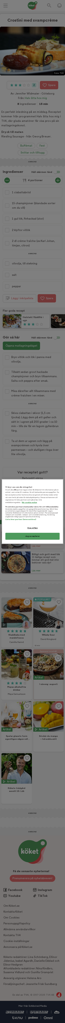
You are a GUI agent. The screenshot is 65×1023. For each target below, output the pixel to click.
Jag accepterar (32, 536)
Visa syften (32, 528)
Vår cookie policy (29, 502)
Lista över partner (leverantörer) (20, 519)
